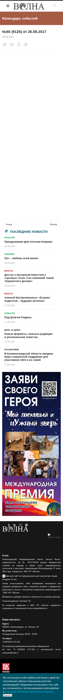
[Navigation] (8, 6)
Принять (7, 695)
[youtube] (20, 525)
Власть (8, 271)
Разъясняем (11, 349)
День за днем (12, 330)
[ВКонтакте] (11, 44)
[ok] (9, 525)
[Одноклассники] (18, 44)
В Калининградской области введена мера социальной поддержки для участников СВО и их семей (28, 356)
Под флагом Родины (18, 317)
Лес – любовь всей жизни (21, 258)
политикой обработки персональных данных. (29, 691)
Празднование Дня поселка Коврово (28, 241)
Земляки (9, 254)
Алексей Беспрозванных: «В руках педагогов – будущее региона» (27, 299)
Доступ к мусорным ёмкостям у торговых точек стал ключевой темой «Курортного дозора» (29, 278)
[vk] (14, 525)
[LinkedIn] (4, 44)
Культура (9, 237)
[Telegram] (25, 44)
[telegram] (26, 525)
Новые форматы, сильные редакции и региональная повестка (28, 335)
